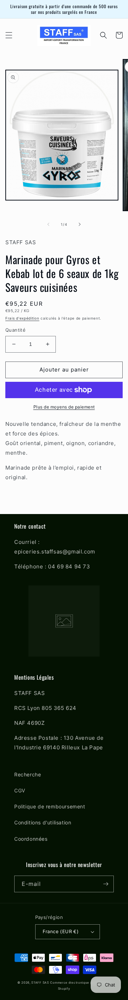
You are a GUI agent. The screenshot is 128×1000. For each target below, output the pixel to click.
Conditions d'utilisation (42, 822)
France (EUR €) (61, 931)
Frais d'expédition (22, 318)
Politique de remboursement (49, 806)
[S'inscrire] (105, 884)
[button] (9, 35)
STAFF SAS (40, 982)
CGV (19, 790)
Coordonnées (31, 839)
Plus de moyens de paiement (64, 407)
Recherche (27, 774)
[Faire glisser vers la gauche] (48, 224)
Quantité (15, 330)
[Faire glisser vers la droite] (79, 224)
